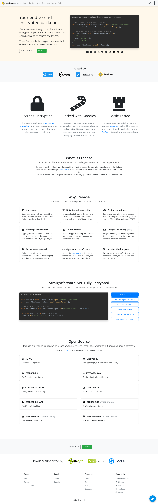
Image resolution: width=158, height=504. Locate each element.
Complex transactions (125, 314)
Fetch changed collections (124, 299)
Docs (25, 3)
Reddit (120, 492)
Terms (56, 478)
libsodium (114, 125)
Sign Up (41, 51)
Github (68, 350)
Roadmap (46, 3)
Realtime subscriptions (125, 319)
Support (88, 489)
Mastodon (122, 489)
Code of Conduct (122, 478)
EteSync (105, 132)
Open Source (29, 485)
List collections (125, 294)
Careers (27, 482)
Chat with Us (73, 447)
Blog (38, 3)
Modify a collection (125, 304)
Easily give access (125, 309)
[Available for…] (104, 52)
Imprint (57, 482)
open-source (64, 169)
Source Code (56, 3)
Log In (150, 3)
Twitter (121, 485)
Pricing (32, 3)
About (26, 478)
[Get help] (152, 498)
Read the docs (27, 51)
